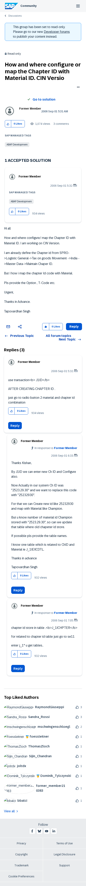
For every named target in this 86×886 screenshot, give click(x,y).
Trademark (21, 865)
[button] (8, 123)
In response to (56, 448)
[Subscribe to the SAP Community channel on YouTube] (46, 831)
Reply (15, 425)
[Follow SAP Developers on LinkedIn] (53, 831)
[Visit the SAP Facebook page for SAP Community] (32, 831)
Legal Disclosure (64, 854)
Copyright (21, 854)
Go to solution (44, 99)
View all (9, 811)
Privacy (21, 843)
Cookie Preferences (21, 876)
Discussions (15, 15)
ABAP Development (17, 144)
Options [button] (77, 87)
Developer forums (57, 31)
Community (28, 5)
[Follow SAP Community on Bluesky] (39, 831)
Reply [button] (74, 326)
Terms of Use (64, 843)
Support (64, 865)
